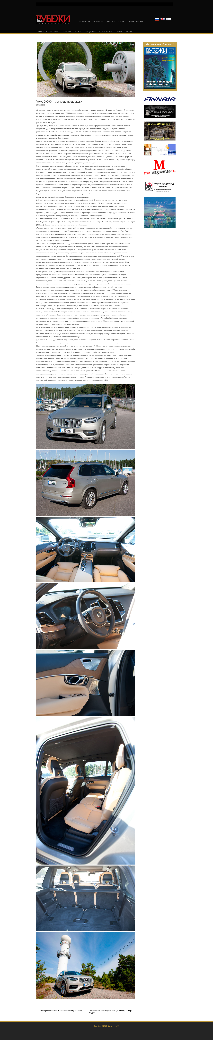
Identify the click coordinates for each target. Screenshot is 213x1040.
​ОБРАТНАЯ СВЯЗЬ (135, 22)
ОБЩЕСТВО (91, 32)
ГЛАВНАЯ (54, 32)
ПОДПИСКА (98, 22)
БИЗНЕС (78, 32)
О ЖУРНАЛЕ (85, 22)
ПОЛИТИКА (66, 32)
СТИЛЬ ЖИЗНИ (105, 32)
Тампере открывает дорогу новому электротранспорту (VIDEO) (111, 1012)
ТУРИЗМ (119, 32)
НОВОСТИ (42, 32)
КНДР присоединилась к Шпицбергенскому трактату (59, 1011)
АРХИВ (121, 22)
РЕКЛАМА (111, 22)
